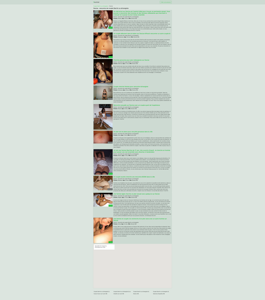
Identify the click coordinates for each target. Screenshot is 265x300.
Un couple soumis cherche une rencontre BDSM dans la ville (134, 177)
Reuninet (96, 2)
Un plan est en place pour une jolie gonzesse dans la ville (132, 132)
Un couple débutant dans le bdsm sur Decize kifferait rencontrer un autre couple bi (141, 33)
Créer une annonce (166, 2)
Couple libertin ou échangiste (100, 6)
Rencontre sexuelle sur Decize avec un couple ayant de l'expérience (136, 105)
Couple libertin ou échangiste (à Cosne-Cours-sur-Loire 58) (101, 292)
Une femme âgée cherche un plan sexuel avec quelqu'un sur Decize (136, 194)
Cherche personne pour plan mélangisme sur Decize (131, 60)
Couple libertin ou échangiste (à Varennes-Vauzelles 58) (161, 292)
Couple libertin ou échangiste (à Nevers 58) (141, 292)
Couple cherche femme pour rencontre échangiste (130, 86)
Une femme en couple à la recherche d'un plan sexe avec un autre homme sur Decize (140, 219)
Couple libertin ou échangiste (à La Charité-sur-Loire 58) (122, 292)
